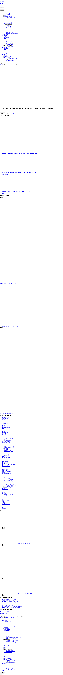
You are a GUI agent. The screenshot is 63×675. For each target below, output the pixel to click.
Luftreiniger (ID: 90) (7, 449)
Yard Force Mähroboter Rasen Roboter (8, 604)
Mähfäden (4, 468)
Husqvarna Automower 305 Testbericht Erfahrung (10, 601)
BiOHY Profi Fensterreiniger (10, 51)
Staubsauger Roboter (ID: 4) (8, 454)
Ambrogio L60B (9, 26)
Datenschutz (2, 617)
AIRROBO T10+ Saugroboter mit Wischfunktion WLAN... (9, 326)
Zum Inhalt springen (3, 0)
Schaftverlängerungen (5, 496)
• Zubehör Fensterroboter (8, 659)
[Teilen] (2, 673)
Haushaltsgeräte (4, 445)
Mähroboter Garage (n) (9, 28)
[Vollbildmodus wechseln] (1, 673)
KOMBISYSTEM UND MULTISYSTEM (9, 464)
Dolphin (5, 55)
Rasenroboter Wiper (9, 25)
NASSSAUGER (5, 474)
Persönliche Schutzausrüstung (7, 475)
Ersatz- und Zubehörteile (8, 477)
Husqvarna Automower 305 (10, 18)
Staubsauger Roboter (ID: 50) (11, 485)
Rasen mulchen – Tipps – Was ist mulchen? (13, 31)
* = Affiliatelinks (11, 617)
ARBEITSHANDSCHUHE (6, 421)
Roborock (5, 39)
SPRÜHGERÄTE (5, 503)
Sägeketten (4, 493)
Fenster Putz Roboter (5, 47)
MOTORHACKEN (5, 470)
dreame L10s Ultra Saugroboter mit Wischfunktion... (8, 413)
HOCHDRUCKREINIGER (6, 457)
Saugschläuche (4, 495)
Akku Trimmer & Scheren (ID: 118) (10, 436)
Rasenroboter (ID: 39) (9, 478)
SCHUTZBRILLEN (5, 500)
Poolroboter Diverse (7, 56)
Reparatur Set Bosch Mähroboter (11, 638)
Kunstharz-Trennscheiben (6, 466)
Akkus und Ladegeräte (5, 418)
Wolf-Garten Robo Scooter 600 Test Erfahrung (9, 600)
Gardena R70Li (8, 14)
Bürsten (3, 425)
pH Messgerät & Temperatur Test (11, 58)
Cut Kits (3, 426)
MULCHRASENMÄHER (6, 473)
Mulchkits (3, 472)
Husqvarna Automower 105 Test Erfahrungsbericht (10, 602)
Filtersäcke (4, 431)
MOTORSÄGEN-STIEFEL (6, 471)
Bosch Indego (6, 15)
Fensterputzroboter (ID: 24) (8, 452)
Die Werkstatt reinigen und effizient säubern (9, 599)
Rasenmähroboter (5, 11)
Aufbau (3, 422)
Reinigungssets (4, 491)
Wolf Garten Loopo (7, 21)
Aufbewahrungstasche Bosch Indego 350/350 (13, 29)
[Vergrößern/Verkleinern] (0, 673)
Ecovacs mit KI (6, 37)
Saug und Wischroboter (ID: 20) (9, 453)
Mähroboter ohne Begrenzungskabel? (12, 33)
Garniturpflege (4, 433)
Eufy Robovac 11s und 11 (10, 41)
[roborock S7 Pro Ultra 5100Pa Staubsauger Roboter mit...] (31, 282)
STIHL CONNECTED (6, 504)
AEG (5, 36)
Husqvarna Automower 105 (10, 17)
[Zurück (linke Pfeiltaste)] (0, 674)
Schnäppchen (4, 497)
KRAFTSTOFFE (5, 465)
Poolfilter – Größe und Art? (10, 61)
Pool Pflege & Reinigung (10, 60)
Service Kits (4, 501)
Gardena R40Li (8, 13)
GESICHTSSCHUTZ (5, 443)
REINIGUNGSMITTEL (6, 490)
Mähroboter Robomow (7, 627)
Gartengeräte (4, 434)
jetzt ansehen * (3, 112)
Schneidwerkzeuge (5, 498)
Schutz (3, 499)
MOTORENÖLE (5, 469)
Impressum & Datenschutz (4, 613)
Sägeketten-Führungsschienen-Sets (7, 494)
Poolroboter (4, 54)
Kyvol (5, 647)
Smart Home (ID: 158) (7, 450)
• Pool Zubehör (6, 57)
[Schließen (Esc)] (3, 673)
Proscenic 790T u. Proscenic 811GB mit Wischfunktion (11, 607)
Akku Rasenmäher (5, 34)
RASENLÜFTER (5, 488)
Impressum (6, 617)
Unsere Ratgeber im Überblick (5, 611)
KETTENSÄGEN (5, 462)
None (3, 64)
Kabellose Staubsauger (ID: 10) (9, 447)
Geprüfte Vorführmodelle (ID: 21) (9, 486)
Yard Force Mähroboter (8, 23)
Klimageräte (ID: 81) (7, 448)
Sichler (5, 49)
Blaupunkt (6, 48)
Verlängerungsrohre (5, 508)
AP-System (4, 420)
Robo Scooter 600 (9, 22)
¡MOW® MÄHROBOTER (6, 417)
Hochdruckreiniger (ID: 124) (8, 440)
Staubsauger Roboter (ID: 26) (11, 484)
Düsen (3, 428)
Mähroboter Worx (7, 628)
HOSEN (3, 459)
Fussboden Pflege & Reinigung (11, 46)
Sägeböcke (4, 492)
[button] (0, 618)
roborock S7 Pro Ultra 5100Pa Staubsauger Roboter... (8, 283)
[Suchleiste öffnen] (1, 6)
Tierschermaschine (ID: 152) (8, 451)
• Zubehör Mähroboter (7, 27)
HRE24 (1, 3)
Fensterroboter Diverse (7, 658)
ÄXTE (3, 424)
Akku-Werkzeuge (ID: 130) (8, 438)
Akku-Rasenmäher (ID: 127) (8, 437)
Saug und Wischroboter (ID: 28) (11, 483)
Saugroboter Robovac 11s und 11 (7, 605)
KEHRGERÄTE (5, 461)
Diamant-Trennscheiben (6, 427)
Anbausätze (4, 419)
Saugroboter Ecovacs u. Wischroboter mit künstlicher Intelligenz (12, 606)
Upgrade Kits (4, 507)
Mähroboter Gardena (7, 12)
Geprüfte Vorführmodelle (8, 480)
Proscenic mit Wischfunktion (10, 42)
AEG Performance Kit (9, 44)
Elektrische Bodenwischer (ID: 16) (9, 446)
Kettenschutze (4, 463)
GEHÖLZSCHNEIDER (6, 442)
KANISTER (4, 460)
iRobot (5, 38)
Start (1, 64)
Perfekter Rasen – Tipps (10, 32)
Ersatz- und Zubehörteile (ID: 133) (9, 439)
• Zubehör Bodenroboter (8, 43)
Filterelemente (4, 430)
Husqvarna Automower (8, 16)
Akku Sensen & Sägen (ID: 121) (9, 435)
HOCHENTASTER (5, 458)
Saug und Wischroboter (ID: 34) (11, 479)
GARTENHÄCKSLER (6, 441)
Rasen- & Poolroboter (5, 476)
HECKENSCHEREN (5, 456)
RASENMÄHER (5, 489)
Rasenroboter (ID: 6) (7, 487)
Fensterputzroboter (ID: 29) (10, 481)
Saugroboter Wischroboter (6, 35)
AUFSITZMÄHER (5, 423)
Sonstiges (3, 502)
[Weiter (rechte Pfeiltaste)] (1, 674)
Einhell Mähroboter (7, 20)
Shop (3, 670)
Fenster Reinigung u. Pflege (10, 53)
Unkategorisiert (4, 506)
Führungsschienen (5, 432)
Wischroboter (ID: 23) (7, 455)
